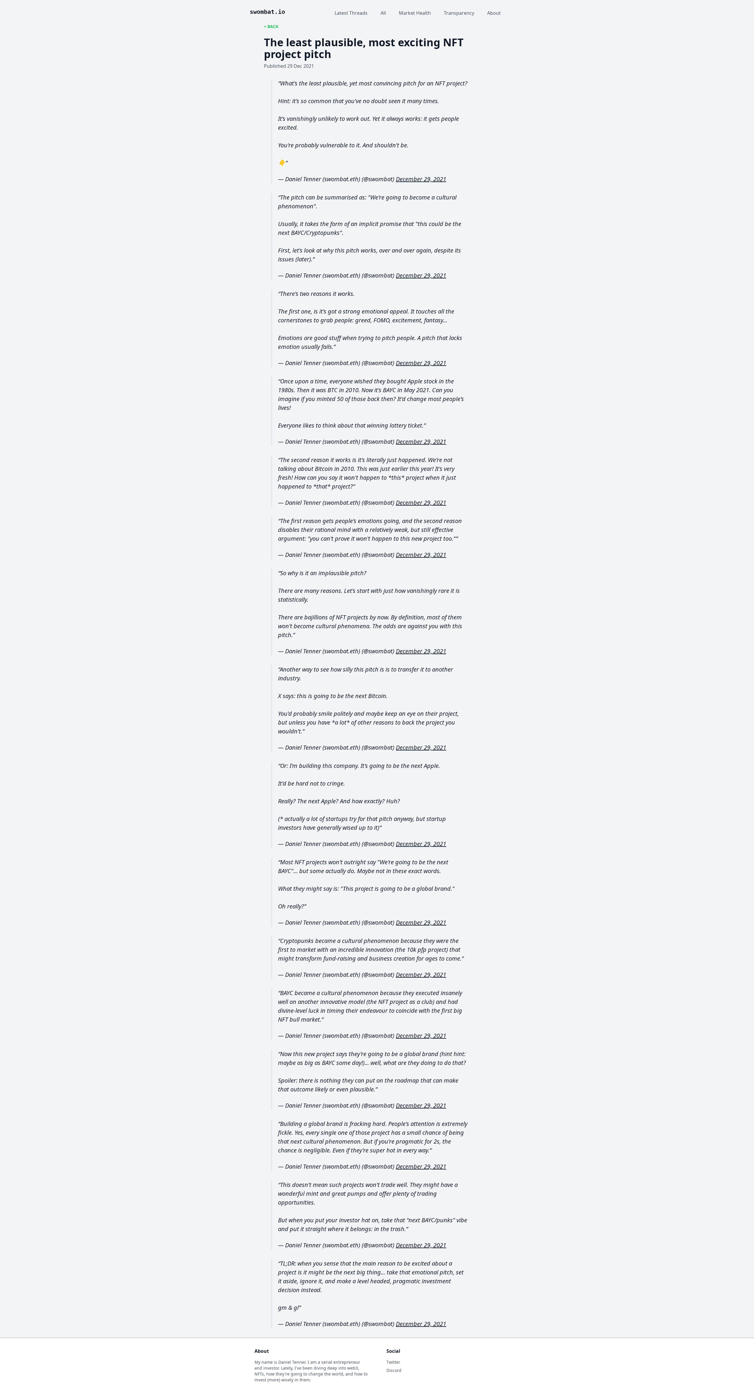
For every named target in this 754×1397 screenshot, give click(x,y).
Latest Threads (351, 13)
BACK (272, 26)
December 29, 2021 (421, 179)
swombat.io (267, 11)
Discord (393, 1370)
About (494, 13)
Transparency (459, 13)
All (383, 13)
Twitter (393, 1362)
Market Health (415, 13)
